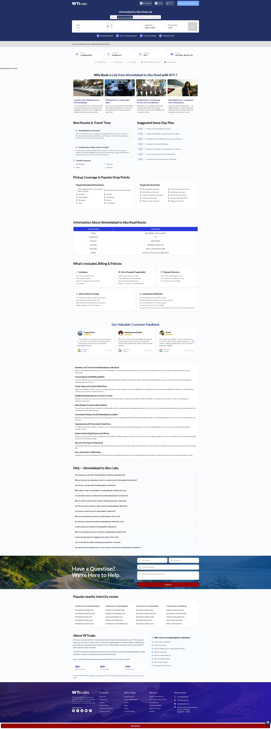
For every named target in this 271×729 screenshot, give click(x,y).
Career (101, 702)
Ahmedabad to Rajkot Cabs (84, 620)
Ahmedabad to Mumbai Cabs (84, 610)
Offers (126, 702)
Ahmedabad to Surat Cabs (83, 617)
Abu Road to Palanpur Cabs (145, 617)
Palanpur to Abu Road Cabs (175, 617)
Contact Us (103, 699)
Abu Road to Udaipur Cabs (144, 610)
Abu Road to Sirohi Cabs (144, 620)
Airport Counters (155, 708)
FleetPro (152, 711)
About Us (102, 696)
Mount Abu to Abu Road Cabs (176, 613)
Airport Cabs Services (156, 696)
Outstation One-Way (125, 17)
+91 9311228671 (183, 700)
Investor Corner (104, 711)
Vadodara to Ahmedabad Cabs (115, 613)
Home (74, 44)
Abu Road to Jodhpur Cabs (145, 623)
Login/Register (129, 696)
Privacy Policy (103, 705)
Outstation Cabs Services (157, 699)
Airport (113, 17)
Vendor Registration (131, 699)
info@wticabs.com (183, 704)
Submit (168, 584)
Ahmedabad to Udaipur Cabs (84, 623)
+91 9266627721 (183, 697)
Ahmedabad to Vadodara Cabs (85, 613)
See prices (135, 726)
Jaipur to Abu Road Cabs (174, 620)
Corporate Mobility (155, 705)
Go (192, 26)
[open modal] (268, 722)
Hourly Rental (155, 17)
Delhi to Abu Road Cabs (174, 623)
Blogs (126, 705)
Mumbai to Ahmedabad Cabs (114, 610)
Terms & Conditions (106, 708)
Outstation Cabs (84, 44)
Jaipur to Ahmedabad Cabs (114, 620)
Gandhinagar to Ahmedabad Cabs (116, 623)
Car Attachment (129, 711)
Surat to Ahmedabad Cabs (114, 617)
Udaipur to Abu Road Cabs (175, 610)
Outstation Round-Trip (141, 17)
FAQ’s (126, 708)
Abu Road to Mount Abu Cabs (146, 613)
